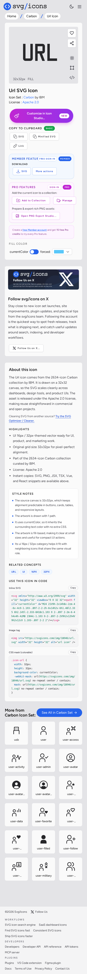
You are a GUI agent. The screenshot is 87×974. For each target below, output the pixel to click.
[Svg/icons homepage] (25, 6)
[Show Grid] (72, 58)
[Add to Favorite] (72, 33)
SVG (21, 136)
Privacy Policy (43, 968)
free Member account (34, 229)
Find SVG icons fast (17, 930)
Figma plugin (53, 963)
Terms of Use (23, 968)
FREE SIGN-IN (47, 158)
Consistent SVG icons (47, 930)
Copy (73, 587)
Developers (12, 946)
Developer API (32, 946)
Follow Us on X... (29, 348)
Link (21, 145)
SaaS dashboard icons (53, 925)
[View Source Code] (72, 77)
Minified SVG (47, 136)
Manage (67, 200)
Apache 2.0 (30, 102)
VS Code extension (29, 963)
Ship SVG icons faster (19, 936)
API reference (53, 946)
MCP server (12, 952)
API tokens (71, 946)
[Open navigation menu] (79, 6)
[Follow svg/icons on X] (43, 279)
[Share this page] (72, 43)
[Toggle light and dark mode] (71, 6)
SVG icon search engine (20, 925)
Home (11, 16)
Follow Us (41, 912)
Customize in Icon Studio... (47, 116)
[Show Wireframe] (72, 68)
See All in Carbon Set (57, 712)
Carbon (31, 16)
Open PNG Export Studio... (38, 215)
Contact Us (62, 968)
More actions (44, 171)
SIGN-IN (54, 187)
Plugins (9, 963)
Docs (8, 968)
